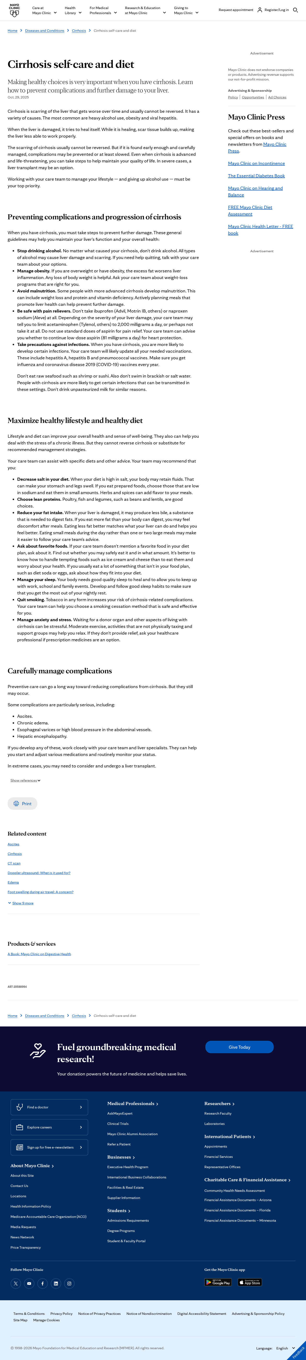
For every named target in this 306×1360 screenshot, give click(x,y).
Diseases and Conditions (44, 30)
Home (12, 30)
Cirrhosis (79, 30)
